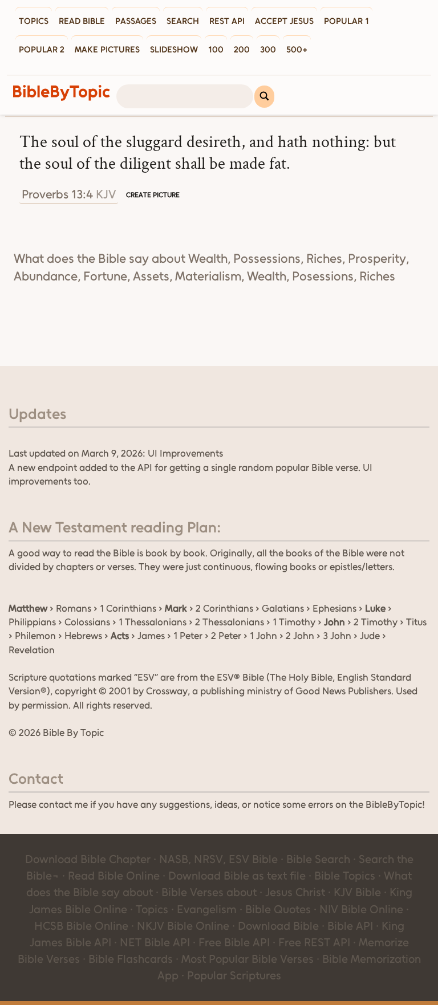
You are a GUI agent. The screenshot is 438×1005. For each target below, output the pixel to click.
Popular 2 (41, 49)
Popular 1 (346, 20)
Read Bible (82, 20)
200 (242, 49)
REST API (227, 20)
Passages (135, 20)
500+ (296, 49)
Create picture (153, 195)
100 (216, 49)
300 (268, 49)
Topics (33, 20)
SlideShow (174, 49)
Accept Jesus (284, 20)
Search (183, 20)
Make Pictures (107, 49)
